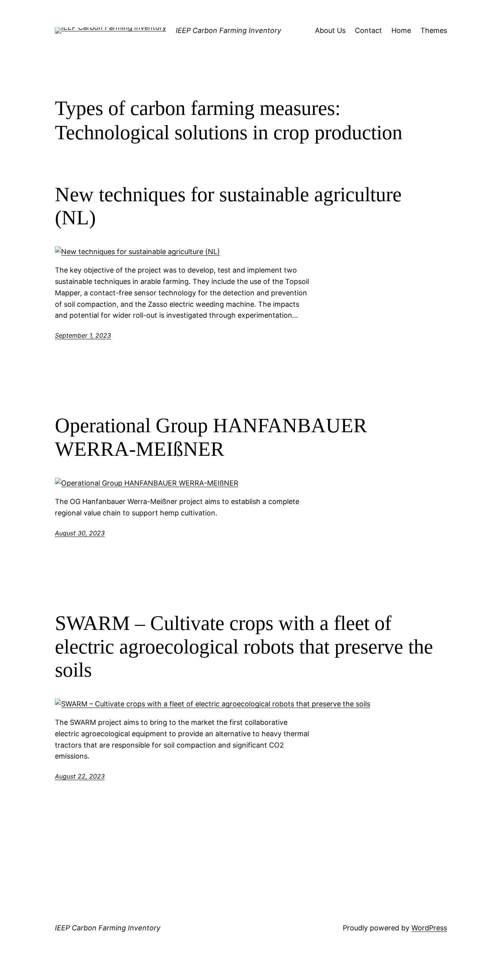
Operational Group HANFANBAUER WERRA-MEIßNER (211, 437)
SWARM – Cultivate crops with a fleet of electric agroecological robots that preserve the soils (244, 646)
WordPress (429, 928)
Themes (433, 30)
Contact (368, 30)
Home (401, 30)
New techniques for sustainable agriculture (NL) (228, 206)
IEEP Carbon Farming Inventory (228, 30)
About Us (330, 30)
